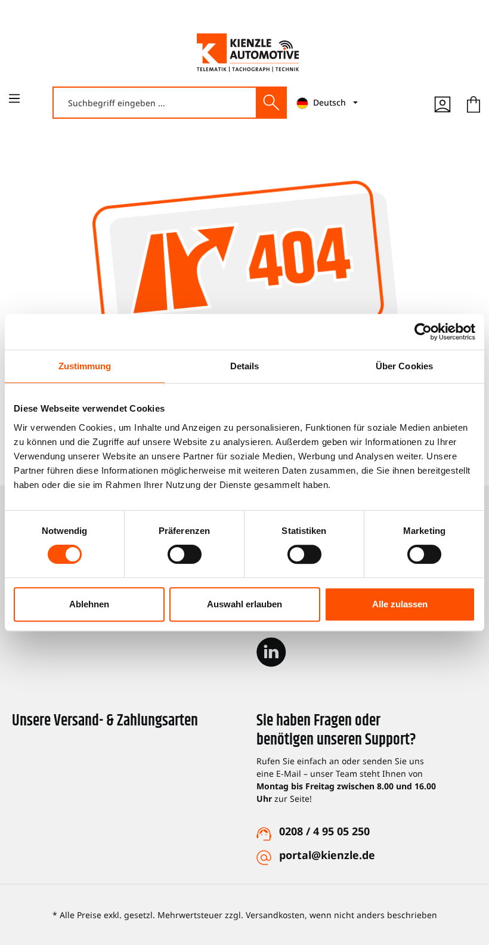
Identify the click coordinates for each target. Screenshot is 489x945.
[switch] (185, 554)
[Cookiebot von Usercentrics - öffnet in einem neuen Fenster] (423, 332)
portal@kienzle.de (327, 855)
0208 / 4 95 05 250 (324, 831)
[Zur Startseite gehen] (248, 52)
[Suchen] (271, 103)
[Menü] (14, 98)
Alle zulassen (400, 604)
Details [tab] (244, 366)
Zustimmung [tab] (85, 366)
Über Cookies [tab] (404, 366)
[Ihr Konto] (442, 102)
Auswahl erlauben (244, 604)
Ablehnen (89, 604)
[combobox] (155, 103)
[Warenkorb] (473, 102)
